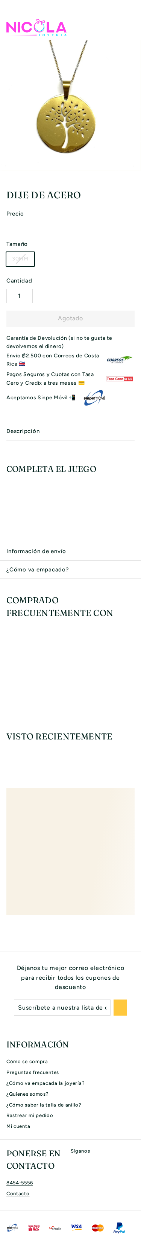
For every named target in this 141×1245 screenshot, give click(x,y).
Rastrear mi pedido (29, 1115)
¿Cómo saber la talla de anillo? (44, 1105)
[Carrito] (128, 27)
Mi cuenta (18, 1126)
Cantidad (19, 280)
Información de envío (36, 551)
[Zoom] (134, 164)
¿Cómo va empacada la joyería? (45, 1083)
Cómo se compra (27, 1061)
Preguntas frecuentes (32, 1072)
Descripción (22, 431)
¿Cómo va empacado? (37, 569)
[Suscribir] (120, 1008)
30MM (20, 259)
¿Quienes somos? (27, 1094)
